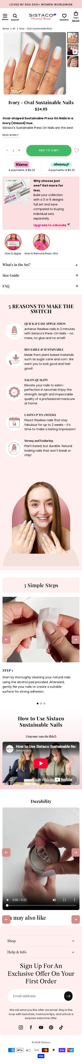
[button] (5, 15)
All (14, 28)
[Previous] (6, 639)
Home (6, 28)
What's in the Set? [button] (16, 264)
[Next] (75, 639)
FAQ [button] (6, 286)
